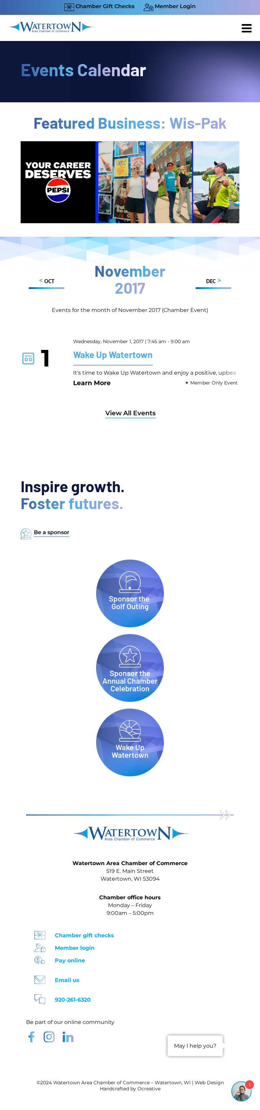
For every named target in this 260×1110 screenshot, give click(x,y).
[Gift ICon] (40, 933)
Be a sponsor (51, 532)
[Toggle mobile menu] (247, 28)
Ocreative (148, 1089)
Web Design (209, 1083)
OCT (46, 281)
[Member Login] (40, 945)
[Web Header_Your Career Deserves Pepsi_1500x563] (130, 144)
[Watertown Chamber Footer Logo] (130, 830)
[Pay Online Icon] (40, 958)
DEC (213, 281)
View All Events (130, 413)
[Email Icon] (40, 978)
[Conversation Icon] (40, 997)
